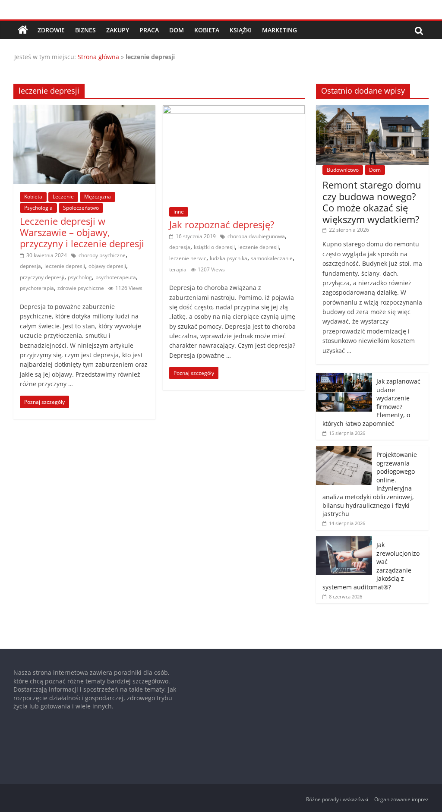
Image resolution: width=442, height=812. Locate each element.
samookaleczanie (272, 258)
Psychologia (38, 207)
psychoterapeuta (115, 277)
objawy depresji (107, 266)
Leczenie (63, 196)
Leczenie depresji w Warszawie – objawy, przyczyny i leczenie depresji (82, 232)
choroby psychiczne (102, 255)
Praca (149, 30)
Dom (176, 30)
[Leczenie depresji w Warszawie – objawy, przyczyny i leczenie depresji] (84, 110)
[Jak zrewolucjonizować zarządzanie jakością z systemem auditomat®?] (344, 541)
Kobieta (206, 30)
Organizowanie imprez (401, 799)
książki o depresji (214, 247)
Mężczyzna (97, 196)
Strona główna (98, 57)
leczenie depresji (64, 266)
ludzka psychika (228, 258)
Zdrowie (51, 30)
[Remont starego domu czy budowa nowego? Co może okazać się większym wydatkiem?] (372, 110)
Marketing (279, 30)
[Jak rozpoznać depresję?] (234, 110)
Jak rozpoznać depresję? (222, 224)
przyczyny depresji (42, 277)
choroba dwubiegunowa (256, 236)
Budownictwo (343, 169)
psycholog (80, 277)
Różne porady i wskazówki (337, 799)
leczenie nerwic (187, 258)
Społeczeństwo (81, 207)
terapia (177, 269)
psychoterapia (37, 288)
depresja (30, 266)
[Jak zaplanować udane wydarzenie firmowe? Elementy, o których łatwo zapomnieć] (344, 377)
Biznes (85, 30)
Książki (241, 30)
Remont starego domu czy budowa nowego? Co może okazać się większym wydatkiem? (371, 201)
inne (179, 211)
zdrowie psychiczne (80, 288)
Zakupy (117, 30)
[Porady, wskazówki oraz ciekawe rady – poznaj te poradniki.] (22, 30)
